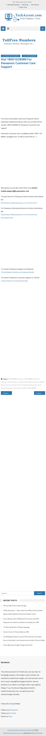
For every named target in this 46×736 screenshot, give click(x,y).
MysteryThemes (37, 733)
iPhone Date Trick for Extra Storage (14, 605)
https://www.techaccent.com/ (13, 733)
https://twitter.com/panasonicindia (15, 280)
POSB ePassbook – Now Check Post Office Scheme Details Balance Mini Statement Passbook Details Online (23, 612)
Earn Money (35, 5)
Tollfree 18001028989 (29, 388)
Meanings (25, 5)
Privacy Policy (20, 730)
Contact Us (28, 730)
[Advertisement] (23, 94)
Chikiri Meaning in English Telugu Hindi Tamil (17, 645)
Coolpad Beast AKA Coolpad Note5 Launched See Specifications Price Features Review (40, 393)
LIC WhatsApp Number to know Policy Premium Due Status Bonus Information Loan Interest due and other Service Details (24, 638)
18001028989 (12, 379)
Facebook (14, 710)
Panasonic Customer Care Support (22, 382)
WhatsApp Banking (13, 5)
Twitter (13, 713)
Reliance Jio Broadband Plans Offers (8, 393)
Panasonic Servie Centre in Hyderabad (18, 385)
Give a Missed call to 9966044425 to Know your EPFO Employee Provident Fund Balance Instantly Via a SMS (21, 620)
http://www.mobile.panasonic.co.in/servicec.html (19, 202)
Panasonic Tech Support (14, 388)
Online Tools (23, 7)
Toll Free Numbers (29, 56)
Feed (10, 716)
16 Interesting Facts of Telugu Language (16, 627)
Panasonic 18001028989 (25, 379)
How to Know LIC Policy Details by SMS (16, 632)
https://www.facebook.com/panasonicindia (18, 272)
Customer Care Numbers (10, 56)
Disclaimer (11, 730)
